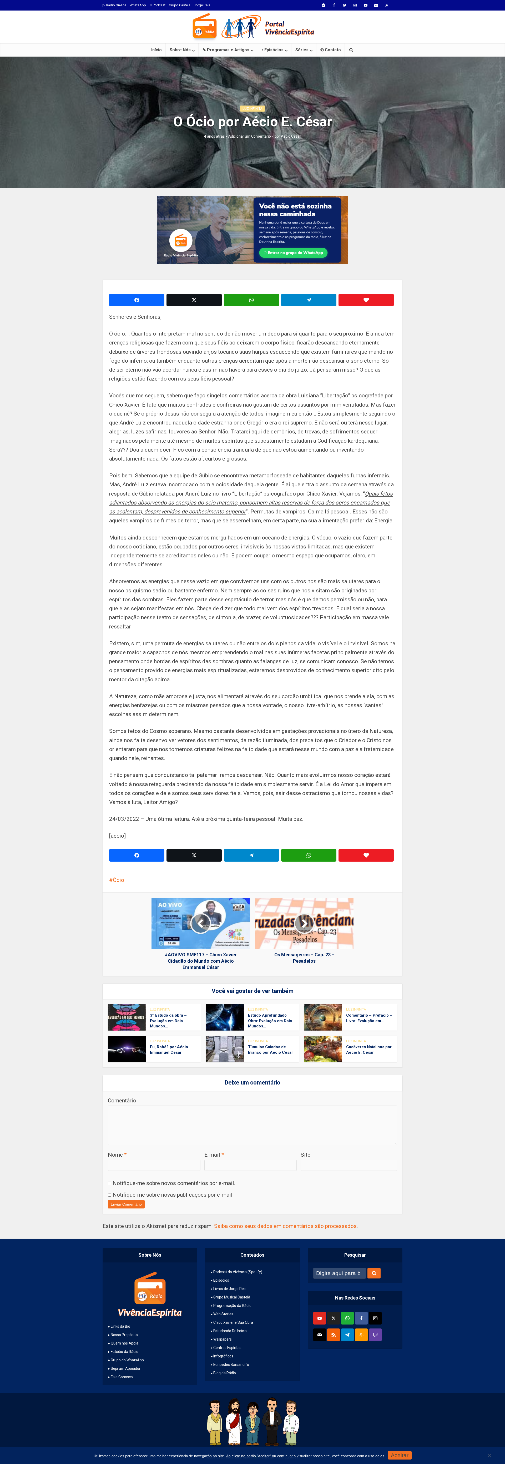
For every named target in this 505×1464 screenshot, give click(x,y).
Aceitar (399, 1455)
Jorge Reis (202, 5)
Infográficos (223, 1356)
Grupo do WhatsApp (127, 1360)
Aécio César (291, 136)
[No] (489, 1455)
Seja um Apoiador (125, 1368)
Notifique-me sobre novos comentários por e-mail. (174, 1183)
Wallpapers (222, 1339)
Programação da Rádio (232, 1305)
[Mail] (319, 1334)
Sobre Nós (180, 49)
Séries (302, 49)
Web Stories (223, 1314)
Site (305, 1155)
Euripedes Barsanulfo (231, 1364)
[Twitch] (375, 1334)
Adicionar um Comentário (249, 136)
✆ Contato (330, 49)
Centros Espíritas (227, 1348)
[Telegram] (347, 1334)
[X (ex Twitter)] (333, 1318)
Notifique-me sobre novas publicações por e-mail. (173, 1195)
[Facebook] (361, 1318)
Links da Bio (120, 1326)
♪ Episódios (272, 49)
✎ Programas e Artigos (226, 49)
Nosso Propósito (124, 1335)
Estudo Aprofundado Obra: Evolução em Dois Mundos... (270, 1020)
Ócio (118, 880)
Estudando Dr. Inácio (230, 1331)
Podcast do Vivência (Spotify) (237, 1272)
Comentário (122, 1100)
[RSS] (333, 1334)
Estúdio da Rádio (124, 1352)
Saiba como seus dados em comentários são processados (285, 1226)
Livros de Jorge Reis (229, 1289)
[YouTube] (319, 1318)
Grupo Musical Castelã (231, 1297)
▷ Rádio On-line (114, 5)
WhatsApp (138, 5)
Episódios (221, 1280)
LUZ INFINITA (252, 109)
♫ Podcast (157, 5)
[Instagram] (375, 1318)
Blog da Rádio (224, 1373)
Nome (117, 1155)
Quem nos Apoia (124, 1343)
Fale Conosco (122, 1377)
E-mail (214, 1155)
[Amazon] (361, 1334)
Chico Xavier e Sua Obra (233, 1322)
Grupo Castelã (179, 5)
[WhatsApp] (347, 1318)
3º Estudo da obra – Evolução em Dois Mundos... (168, 1020)
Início (156, 49)
